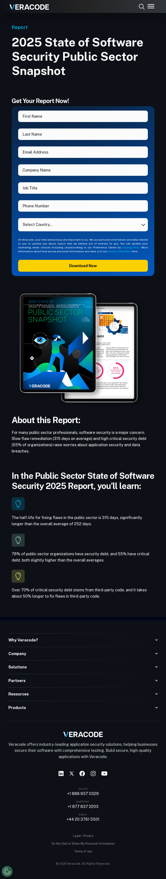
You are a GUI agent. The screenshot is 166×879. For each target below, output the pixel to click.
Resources (18, 694)
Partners (17, 680)
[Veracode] (28, 5)
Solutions (17, 667)
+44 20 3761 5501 (83, 819)
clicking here (130, 247)
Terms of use (83, 851)
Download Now (83, 265)
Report (20, 27)
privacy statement (119, 251)
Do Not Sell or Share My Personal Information (83, 843)
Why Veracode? (23, 640)
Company (17, 653)
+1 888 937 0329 (83, 794)
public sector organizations (50, 554)
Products (17, 707)
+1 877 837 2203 (83, 807)
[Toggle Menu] (150, 6)
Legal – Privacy (83, 836)
